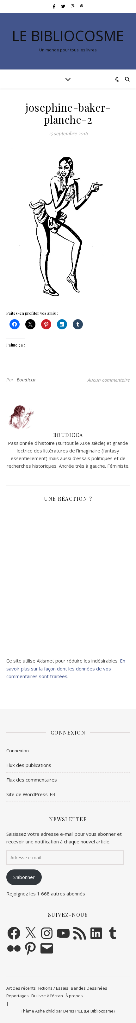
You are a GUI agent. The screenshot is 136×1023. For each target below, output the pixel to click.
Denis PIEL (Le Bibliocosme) (88, 1011)
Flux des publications (28, 765)
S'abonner (24, 877)
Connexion (17, 750)
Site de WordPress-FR (30, 794)
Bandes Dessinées (89, 988)
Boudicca (26, 380)
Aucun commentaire (109, 380)
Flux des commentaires (31, 779)
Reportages (17, 996)
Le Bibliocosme (68, 36)
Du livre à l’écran (47, 996)
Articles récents (21, 988)
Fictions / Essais (53, 988)
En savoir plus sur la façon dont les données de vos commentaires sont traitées (65, 668)
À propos (74, 996)
